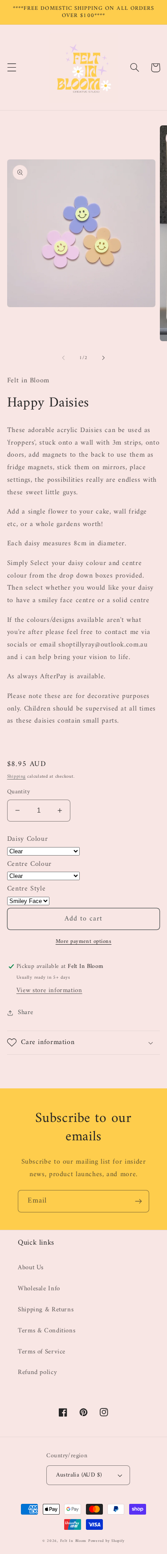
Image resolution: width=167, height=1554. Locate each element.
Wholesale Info (39, 1288)
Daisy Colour (27, 839)
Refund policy (37, 1372)
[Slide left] (63, 358)
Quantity (18, 792)
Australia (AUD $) (79, 1475)
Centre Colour (29, 864)
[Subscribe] (138, 1201)
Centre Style (26, 888)
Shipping (16, 776)
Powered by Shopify (106, 1541)
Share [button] (25, 1012)
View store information (49, 990)
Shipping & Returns (45, 1309)
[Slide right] (104, 358)
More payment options (84, 942)
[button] (11, 67)
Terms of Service (41, 1351)
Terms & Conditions (46, 1330)
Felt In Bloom (73, 1541)
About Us (31, 1267)
